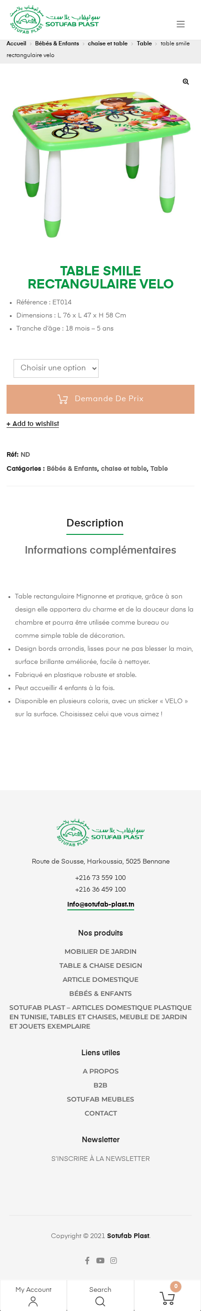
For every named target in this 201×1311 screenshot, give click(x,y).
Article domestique (100, 979)
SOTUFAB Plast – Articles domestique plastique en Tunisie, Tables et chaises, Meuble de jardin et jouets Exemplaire (100, 1016)
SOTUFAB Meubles (100, 1099)
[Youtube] (100, 1260)
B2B (100, 1085)
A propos (101, 1071)
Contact (101, 1113)
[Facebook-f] (87, 1260)
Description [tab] (94, 524)
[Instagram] (113, 1260)
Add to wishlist (36, 424)
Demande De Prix (109, 399)
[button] (185, 81)
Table (144, 44)
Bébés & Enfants (57, 44)
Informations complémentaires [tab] (100, 551)
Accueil (16, 44)
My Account (33, 1290)
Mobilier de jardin (100, 951)
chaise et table (108, 44)
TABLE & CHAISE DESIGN (100, 965)
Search (100, 1290)
